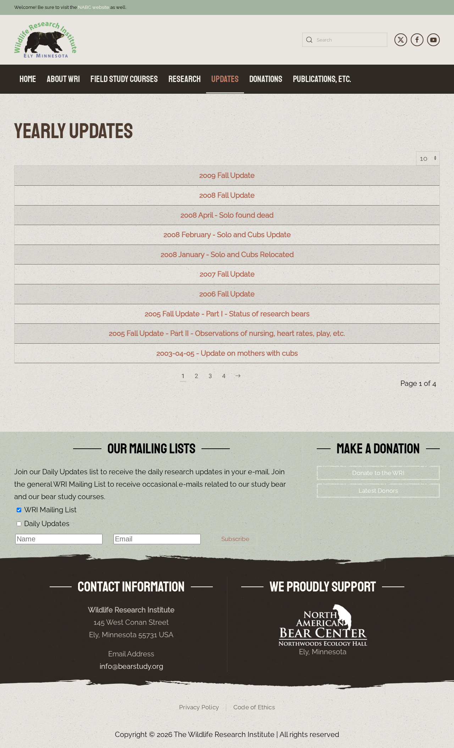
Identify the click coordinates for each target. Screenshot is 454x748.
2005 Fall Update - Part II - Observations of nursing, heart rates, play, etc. (227, 333)
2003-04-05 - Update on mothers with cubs (227, 353)
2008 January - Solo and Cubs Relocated (227, 254)
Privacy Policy (199, 707)
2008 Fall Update (227, 195)
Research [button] (184, 79)
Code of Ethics (254, 707)
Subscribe (235, 538)
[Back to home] (45, 40)
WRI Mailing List (50, 510)
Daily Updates (47, 523)
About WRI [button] (63, 79)
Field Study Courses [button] (124, 79)
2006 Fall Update (227, 294)
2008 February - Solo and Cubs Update (227, 234)
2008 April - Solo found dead (227, 215)
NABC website (93, 7)
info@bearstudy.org (131, 666)
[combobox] (344, 40)
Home (28, 79)
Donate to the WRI (378, 472)
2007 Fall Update (227, 274)
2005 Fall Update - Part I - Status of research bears (227, 314)
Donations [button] (265, 79)
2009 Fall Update (227, 175)
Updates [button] (225, 79)
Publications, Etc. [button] (322, 79)
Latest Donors (378, 490)
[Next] (238, 376)
